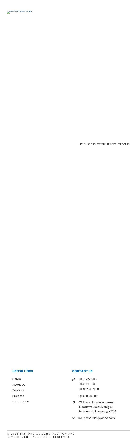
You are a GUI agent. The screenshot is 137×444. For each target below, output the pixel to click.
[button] (127, 435)
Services (18, 390)
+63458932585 (88, 396)
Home (16, 379)
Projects (18, 396)
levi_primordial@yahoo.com (96, 418)
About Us (18, 384)
